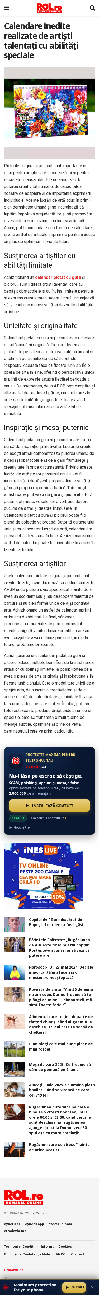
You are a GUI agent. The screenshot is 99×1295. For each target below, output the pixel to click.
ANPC (60, 1254)
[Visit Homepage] (49, 8)
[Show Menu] (6, 8)
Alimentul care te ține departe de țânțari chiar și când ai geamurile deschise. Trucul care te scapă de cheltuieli (61, 1024)
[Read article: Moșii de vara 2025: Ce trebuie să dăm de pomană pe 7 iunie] (14, 1069)
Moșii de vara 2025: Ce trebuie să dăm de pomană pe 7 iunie (60, 1067)
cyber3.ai (12, 1224)
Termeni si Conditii (19, 1246)
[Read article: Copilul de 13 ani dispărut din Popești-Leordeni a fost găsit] (14, 924)
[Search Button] (92, 8)
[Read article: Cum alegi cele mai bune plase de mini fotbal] (14, 1048)
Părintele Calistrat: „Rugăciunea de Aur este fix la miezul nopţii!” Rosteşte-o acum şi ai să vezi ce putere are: (59, 947)
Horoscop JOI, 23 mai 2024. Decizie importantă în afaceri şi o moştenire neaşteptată (61, 972)
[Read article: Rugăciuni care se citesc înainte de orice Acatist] (14, 1149)
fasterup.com (60, 1224)
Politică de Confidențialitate (27, 1254)
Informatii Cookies (56, 1246)
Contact (42, 1213)
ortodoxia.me (15, 1231)
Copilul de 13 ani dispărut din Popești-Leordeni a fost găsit (57, 922)
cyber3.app (34, 1224)
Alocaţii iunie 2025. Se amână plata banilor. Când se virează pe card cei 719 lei (62, 1090)
